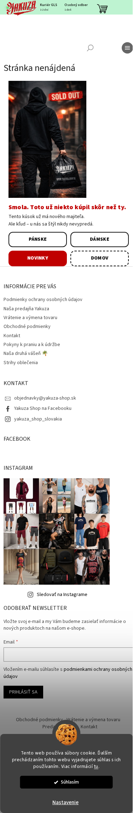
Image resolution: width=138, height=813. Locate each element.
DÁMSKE (99, 239)
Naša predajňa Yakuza (26, 308)
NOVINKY (37, 258)
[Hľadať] (90, 48)
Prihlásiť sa (23, 692)
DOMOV (100, 258)
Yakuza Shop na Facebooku (42, 408)
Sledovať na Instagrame (62, 594)
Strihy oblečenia (21, 362)
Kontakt (12, 335)
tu (96, 766)
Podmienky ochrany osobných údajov (43, 299)
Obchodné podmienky (27, 326)
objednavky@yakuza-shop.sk (45, 398)
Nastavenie (65, 802)
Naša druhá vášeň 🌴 (26, 353)
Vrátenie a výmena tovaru (30, 317)
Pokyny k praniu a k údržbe (32, 344)
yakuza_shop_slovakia (38, 419)
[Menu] (127, 48)
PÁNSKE (38, 239)
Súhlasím (70, 782)
